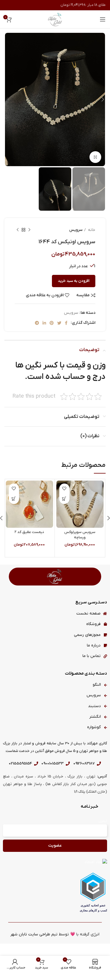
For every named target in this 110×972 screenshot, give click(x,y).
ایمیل (103, 821)
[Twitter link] (59, 323)
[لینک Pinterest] (51, 323)
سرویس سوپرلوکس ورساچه (79, 535)
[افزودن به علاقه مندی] (64, 489)
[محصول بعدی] (18, 230)
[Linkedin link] (44, 323)
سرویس (75, 229)
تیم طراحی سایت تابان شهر (33, 934)
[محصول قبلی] (29, 230)
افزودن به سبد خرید (73, 280)
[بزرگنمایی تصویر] (95, 157)
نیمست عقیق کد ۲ (29, 532)
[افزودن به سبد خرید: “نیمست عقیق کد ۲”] (14, 499)
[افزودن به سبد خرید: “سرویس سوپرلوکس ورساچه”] (64, 499)
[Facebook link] (66, 323)
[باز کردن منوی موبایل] (103, 19)
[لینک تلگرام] (37, 323)
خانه (91, 229)
